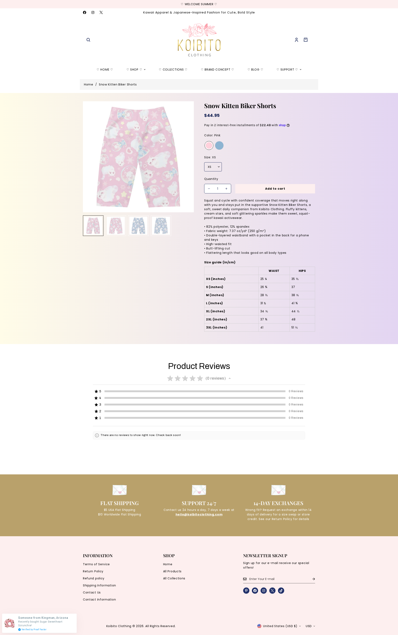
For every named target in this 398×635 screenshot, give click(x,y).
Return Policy (93, 571)
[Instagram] (93, 12)
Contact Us (92, 592)
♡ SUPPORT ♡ (287, 69)
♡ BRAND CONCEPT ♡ (217, 69)
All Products (172, 571)
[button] (306, 39)
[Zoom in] (185, 110)
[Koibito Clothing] (199, 40)
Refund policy (93, 578)
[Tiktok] (281, 590)
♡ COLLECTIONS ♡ (173, 69)
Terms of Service (96, 564)
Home (88, 84)
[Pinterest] (246, 590)
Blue (219, 145)
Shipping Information (99, 585)
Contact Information (99, 599)
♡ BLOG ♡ (255, 69)
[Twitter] (101, 12)
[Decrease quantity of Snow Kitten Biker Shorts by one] (209, 188)
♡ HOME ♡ (105, 69)
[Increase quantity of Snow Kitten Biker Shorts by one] (226, 188)
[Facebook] (84, 12)
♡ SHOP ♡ (134, 69)
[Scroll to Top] (390, 612)
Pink (209, 145)
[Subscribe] (310, 579)
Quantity (211, 179)
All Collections (174, 578)
